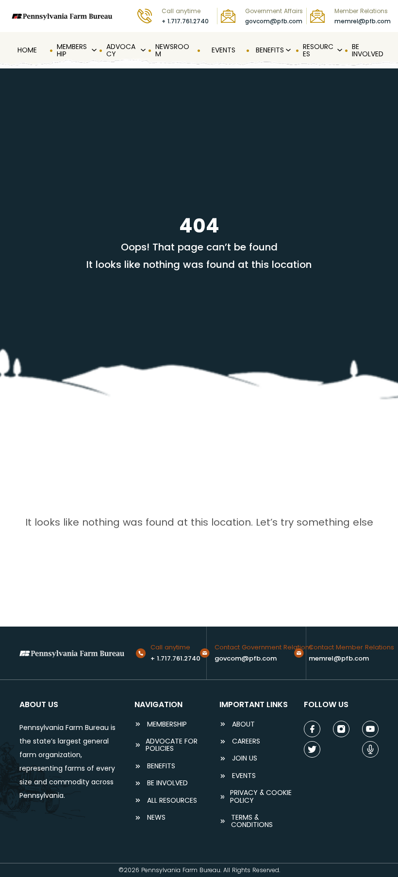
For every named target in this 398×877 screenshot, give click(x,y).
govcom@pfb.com (273, 21)
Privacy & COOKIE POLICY (261, 796)
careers (246, 741)
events (244, 775)
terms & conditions (252, 821)
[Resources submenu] (339, 50)
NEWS (156, 817)
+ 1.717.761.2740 (185, 21)
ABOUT (243, 724)
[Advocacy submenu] (142, 50)
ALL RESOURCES (172, 800)
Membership (167, 724)
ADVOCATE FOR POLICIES (172, 745)
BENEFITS (161, 766)
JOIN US (244, 758)
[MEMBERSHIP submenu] (93, 50)
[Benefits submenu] (287, 50)
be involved (167, 783)
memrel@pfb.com (362, 21)
